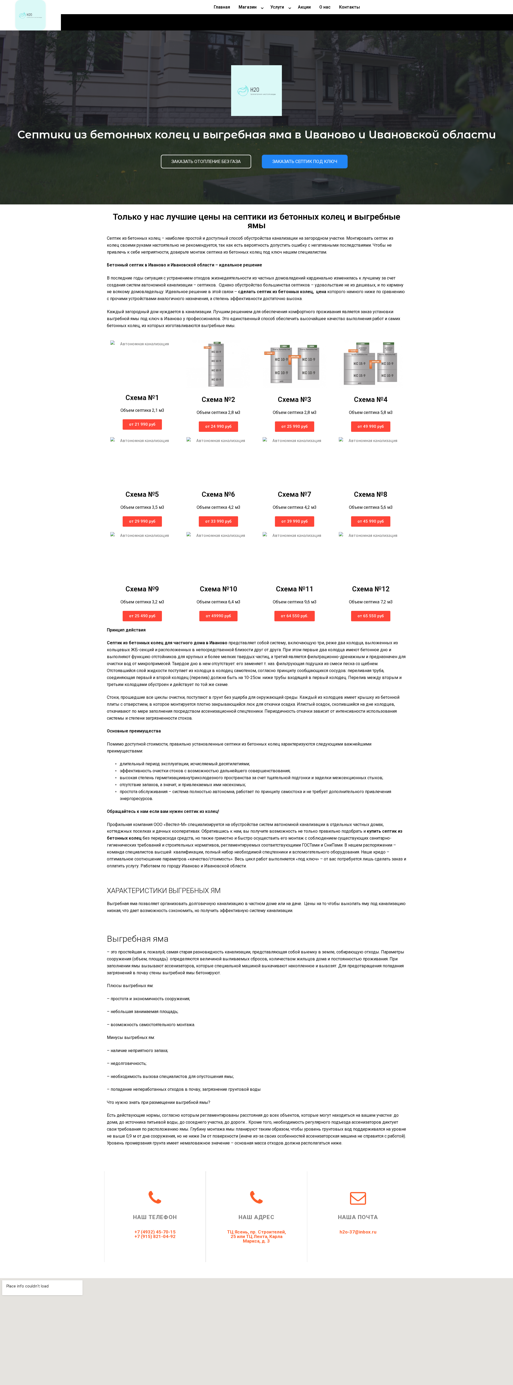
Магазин (247, 7)
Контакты (349, 7)
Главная (222, 7)
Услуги (277, 7)
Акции (304, 7)
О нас (325, 7)
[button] (206, 161)
